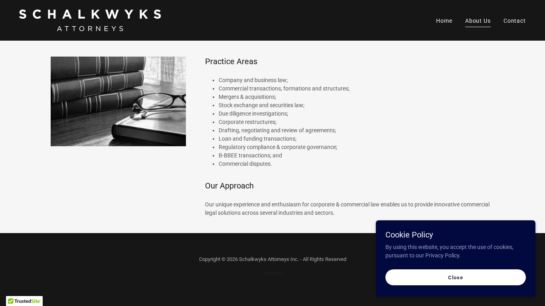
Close (455, 277)
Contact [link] (515, 21)
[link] (90, 20)
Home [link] (444, 21)
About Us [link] (478, 21)
